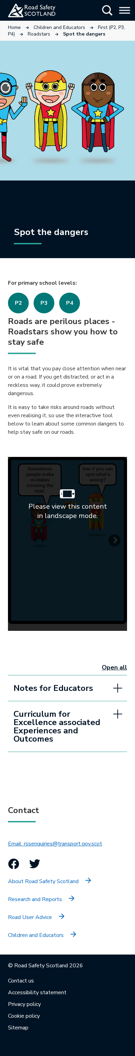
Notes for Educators (53, 688)
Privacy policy (24, 1004)
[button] (107, 10)
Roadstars (39, 34)
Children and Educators (59, 27)
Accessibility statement (37, 992)
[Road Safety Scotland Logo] (40, 10)
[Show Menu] (124, 10)
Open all (114, 667)
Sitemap (18, 1027)
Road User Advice (30, 917)
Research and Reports (35, 899)
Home (14, 27)
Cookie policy (24, 1016)
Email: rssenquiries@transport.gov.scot (55, 844)
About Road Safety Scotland (43, 881)
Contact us (21, 981)
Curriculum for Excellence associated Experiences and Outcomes (57, 726)
